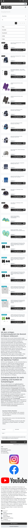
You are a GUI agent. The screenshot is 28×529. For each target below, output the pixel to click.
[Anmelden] (1, 1)
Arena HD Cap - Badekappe (17, 190)
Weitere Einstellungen (5, 520)
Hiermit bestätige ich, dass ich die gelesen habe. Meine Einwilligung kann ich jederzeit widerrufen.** (14, 438)
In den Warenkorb (17, 49)
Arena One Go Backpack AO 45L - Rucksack (17, 110)
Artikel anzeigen (18, 90)
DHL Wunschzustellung (8, 517)
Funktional (5, 519)
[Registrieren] (4, 1)
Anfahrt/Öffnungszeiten (6, 450)
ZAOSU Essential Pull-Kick (17, 83)
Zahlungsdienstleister (7, 513)
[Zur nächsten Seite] (26, 23)
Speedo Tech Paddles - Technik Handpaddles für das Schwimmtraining (18, 230)
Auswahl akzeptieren (14, 526)
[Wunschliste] (20, 1)
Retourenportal (4, 448)
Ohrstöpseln (16, 395)
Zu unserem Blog (4, 452)
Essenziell (5, 510)
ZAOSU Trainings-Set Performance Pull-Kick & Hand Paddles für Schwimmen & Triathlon (18, 244)
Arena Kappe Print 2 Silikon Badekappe (18, 150)
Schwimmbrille (15, 388)
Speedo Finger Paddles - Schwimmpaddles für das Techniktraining (15, 217)
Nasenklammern (8, 395)
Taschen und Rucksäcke (12, 405)
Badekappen (21, 397)
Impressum (3, 505)
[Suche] (25, 4)
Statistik (5, 512)
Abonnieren (13, 442)
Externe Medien (6, 516)
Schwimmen (23, 389)
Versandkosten (20, 51)
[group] (6, 46)
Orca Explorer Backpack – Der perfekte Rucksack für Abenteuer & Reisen (18, 70)
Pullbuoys (19, 346)
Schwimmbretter (4, 349)
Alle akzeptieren (14, 523)
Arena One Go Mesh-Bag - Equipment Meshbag (17, 163)
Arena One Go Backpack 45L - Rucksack (18, 43)
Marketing (5, 515)
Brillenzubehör (15, 389)
